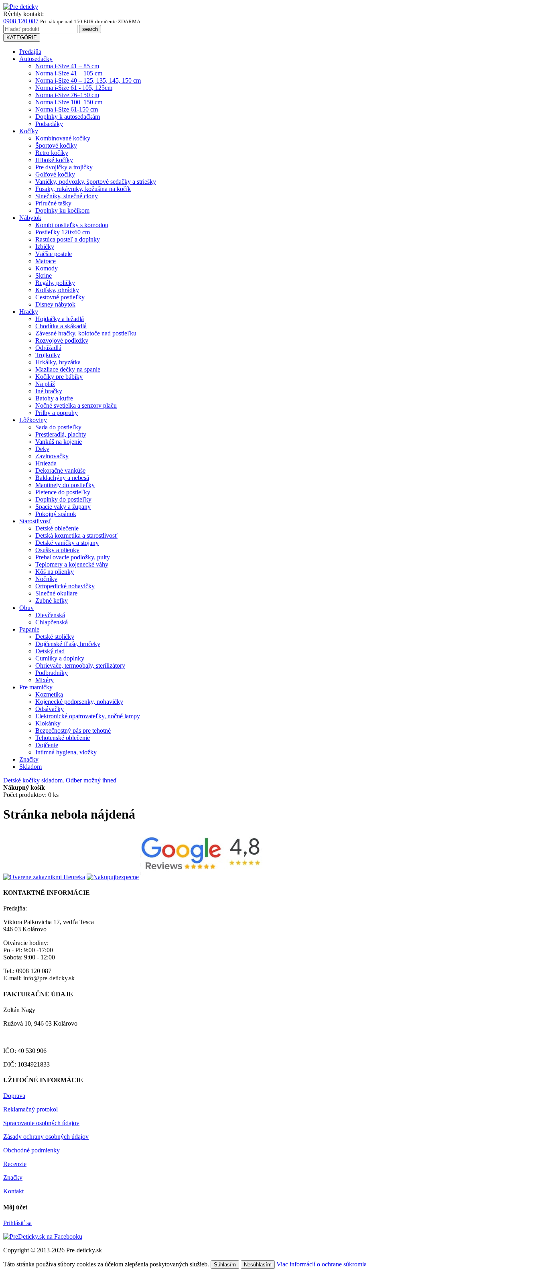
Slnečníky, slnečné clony (66, 196)
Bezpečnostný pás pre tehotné (73, 730)
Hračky (28, 311)
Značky (29, 759)
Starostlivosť (35, 521)
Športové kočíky (56, 145)
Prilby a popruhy (56, 412)
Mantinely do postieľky (65, 485)
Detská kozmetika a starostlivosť (76, 535)
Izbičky (44, 246)
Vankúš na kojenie (58, 441)
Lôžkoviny (33, 420)
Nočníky (46, 578)
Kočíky (28, 131)
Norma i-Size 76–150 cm (67, 94)
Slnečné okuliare (56, 593)
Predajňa (30, 51)
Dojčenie (46, 745)
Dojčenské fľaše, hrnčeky (67, 643)
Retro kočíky (51, 152)
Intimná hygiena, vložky (66, 752)
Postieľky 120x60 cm (62, 232)
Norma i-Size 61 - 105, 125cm (73, 87)
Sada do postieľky (58, 427)
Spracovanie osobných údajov (41, 1123)
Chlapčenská (51, 622)
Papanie (29, 629)
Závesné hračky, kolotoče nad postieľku (85, 333)
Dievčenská (50, 615)
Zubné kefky (51, 600)
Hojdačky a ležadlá (59, 318)
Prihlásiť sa (17, 1222)
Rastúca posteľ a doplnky (67, 239)
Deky (42, 448)
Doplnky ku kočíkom (62, 210)
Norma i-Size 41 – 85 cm (67, 66)
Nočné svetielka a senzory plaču (76, 405)
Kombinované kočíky (62, 138)
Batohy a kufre (54, 398)
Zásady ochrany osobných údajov (46, 1136)
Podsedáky (49, 123)
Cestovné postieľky (60, 297)
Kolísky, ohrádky (57, 290)
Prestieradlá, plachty (60, 434)
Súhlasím (225, 1265)
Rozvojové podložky (61, 340)
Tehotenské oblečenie (62, 737)
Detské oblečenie (57, 528)
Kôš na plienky (54, 571)
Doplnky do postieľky (63, 499)
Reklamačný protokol (30, 1109)
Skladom (30, 766)
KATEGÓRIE (21, 38)
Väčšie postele (53, 253)
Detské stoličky (54, 636)
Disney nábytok (55, 304)
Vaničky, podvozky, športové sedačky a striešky (95, 181)
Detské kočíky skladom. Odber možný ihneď (60, 780)
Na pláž (45, 383)
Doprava (14, 1095)
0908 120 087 (21, 21)
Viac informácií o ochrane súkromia (321, 1264)
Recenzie (14, 1163)
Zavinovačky (52, 456)
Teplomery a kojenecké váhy (71, 564)
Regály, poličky (55, 282)
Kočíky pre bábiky (59, 376)
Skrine (43, 275)
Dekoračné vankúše (60, 470)
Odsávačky (49, 708)
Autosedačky (36, 58)
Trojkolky (47, 355)
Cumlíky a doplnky (59, 658)
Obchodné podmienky (31, 1150)
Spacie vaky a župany (63, 506)
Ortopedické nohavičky (65, 586)
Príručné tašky (53, 203)
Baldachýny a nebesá (62, 477)
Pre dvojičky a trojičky (64, 167)
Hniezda (46, 463)
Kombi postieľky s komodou (71, 224)
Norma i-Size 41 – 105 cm (68, 73)
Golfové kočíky (55, 174)
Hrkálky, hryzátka (58, 362)
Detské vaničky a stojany (67, 542)
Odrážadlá (48, 347)
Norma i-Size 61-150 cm (66, 109)
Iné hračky (48, 391)
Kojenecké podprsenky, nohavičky (79, 701)
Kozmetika (49, 694)
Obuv (26, 607)
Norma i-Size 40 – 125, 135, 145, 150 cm (88, 80)
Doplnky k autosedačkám (67, 116)
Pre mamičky (36, 687)
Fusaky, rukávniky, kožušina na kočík (83, 188)
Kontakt (13, 1191)
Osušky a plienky (57, 550)
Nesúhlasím (258, 1265)
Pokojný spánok (55, 513)
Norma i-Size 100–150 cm (68, 102)
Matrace (45, 261)
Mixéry (44, 680)
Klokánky (48, 723)
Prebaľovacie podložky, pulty (72, 557)
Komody (46, 268)
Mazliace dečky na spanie (67, 369)
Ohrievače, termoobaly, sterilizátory (80, 665)
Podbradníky (51, 672)
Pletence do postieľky (62, 492)
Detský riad (50, 651)
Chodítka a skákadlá (61, 326)
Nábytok (30, 217)
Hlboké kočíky (54, 159)
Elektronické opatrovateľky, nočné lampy (87, 716)
